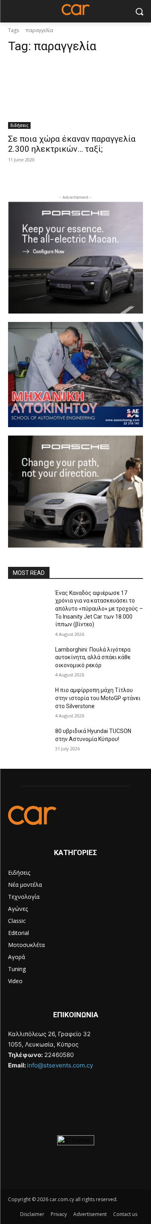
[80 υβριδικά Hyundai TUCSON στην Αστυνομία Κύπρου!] (28, 741)
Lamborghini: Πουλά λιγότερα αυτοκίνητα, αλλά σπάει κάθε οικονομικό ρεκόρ (92, 657)
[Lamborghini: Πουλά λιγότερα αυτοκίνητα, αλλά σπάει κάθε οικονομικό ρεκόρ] (28, 660)
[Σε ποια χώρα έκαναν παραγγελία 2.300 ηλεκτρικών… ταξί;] (75, 95)
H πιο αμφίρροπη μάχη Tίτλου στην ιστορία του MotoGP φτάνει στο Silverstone (98, 698)
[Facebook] (15, 1093)
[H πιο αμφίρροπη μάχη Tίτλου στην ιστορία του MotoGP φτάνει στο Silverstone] (28, 700)
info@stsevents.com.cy (60, 1065)
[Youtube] (54, 1093)
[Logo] (75, 815)
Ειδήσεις (19, 125)
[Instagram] (35, 1093)
